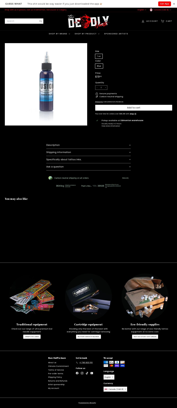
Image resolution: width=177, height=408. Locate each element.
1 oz (99, 56)
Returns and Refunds (57, 381)
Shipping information (58, 152)
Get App (164, 4)
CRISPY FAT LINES (32, 336)
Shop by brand (58, 33)
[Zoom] (46, 84)
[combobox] (24, 21)
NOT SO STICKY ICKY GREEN (145, 336)
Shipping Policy (55, 377)
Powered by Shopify (87, 403)
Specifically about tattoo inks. (64, 159)
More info (125, 178)
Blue (99, 66)
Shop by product (86, 33)
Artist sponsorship (56, 384)
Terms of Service (56, 370)
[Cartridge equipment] (88, 297)
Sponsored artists (116, 33)
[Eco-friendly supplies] (145, 297)
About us (52, 362)
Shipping (99, 102)
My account (53, 388)
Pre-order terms (55, 373)
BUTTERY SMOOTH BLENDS (88, 336)
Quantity (99, 82)
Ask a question (55, 166)
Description (53, 144)
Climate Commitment (58, 366)
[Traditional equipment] (31, 297)
